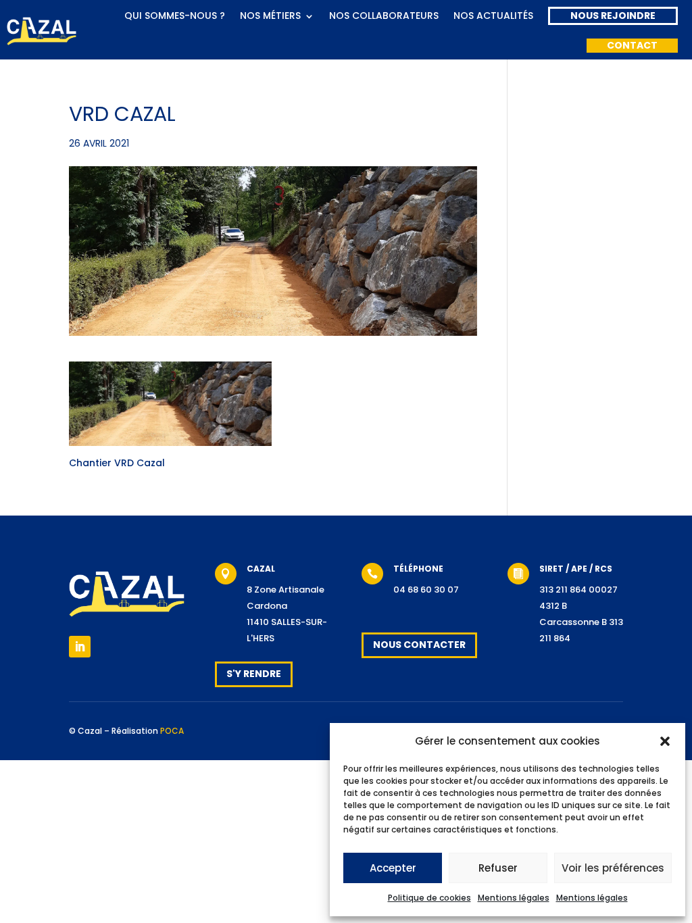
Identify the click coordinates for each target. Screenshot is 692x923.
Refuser (498, 868)
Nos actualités (493, 15)
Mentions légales (513, 897)
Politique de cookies (429, 897)
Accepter (393, 868)
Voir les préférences (613, 868)
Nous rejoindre (613, 15)
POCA (172, 731)
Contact (632, 45)
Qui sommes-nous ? (174, 15)
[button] (665, 741)
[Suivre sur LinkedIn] (80, 646)
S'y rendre (253, 673)
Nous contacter (419, 644)
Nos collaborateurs (384, 15)
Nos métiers (270, 15)
